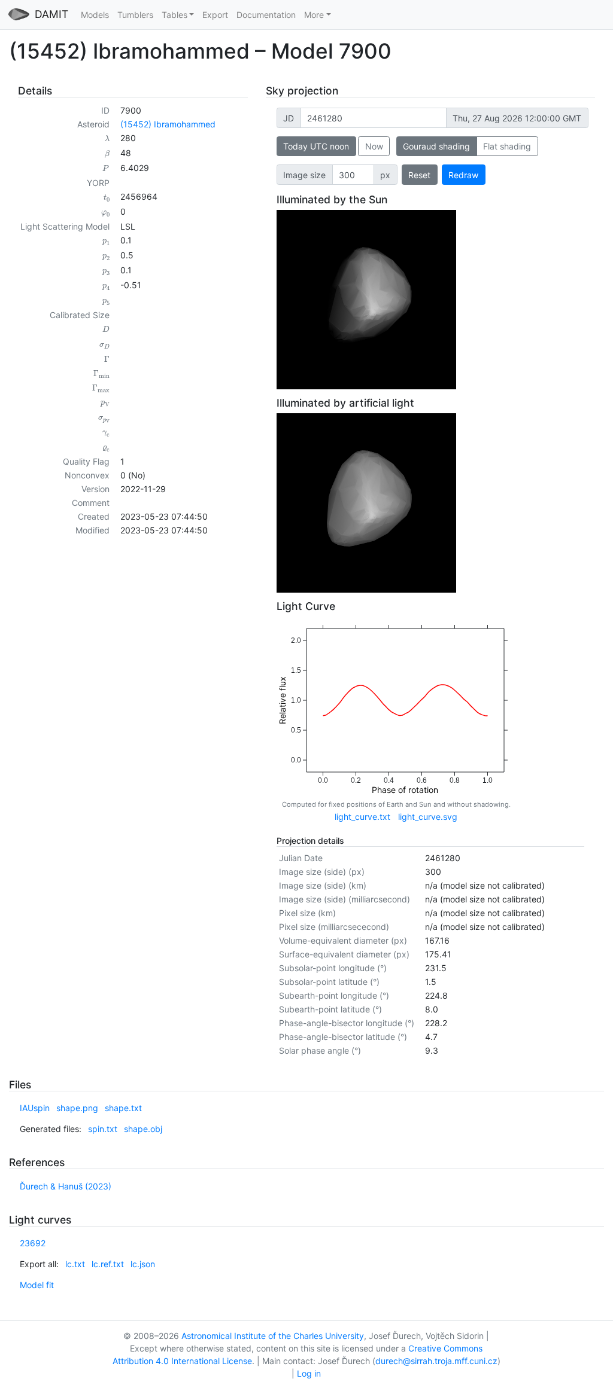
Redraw (463, 175)
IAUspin (35, 1108)
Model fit (37, 1285)
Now (374, 146)
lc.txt (75, 1264)
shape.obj (143, 1129)
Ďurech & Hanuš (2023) (65, 1186)
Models (95, 15)
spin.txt (102, 1129)
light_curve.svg (427, 817)
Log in (309, 1373)
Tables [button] (174, 15)
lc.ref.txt (108, 1264)
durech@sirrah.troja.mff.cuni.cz (436, 1361)
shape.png (77, 1108)
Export (215, 15)
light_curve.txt (362, 817)
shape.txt (123, 1108)
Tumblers (135, 15)
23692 (32, 1243)
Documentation (266, 15)
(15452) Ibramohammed (168, 124)
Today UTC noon (316, 146)
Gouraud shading (436, 146)
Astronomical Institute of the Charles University (272, 1336)
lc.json (143, 1264)
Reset (419, 175)
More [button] (314, 15)
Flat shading (507, 146)
